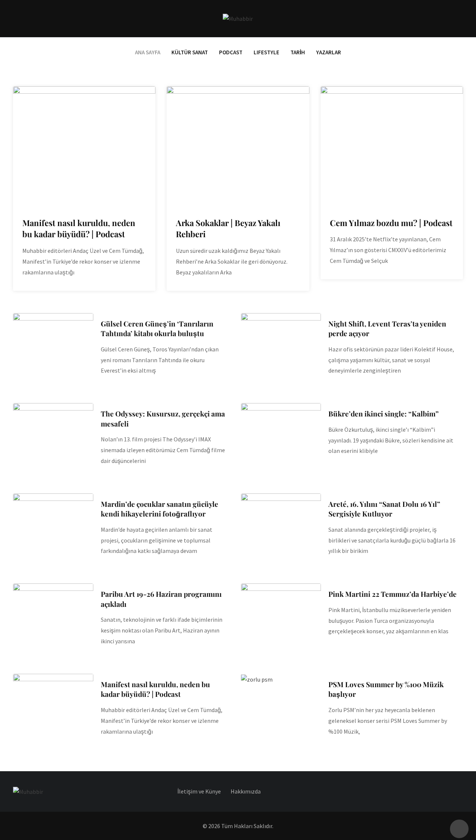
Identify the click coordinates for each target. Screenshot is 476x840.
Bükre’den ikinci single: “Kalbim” (383, 413)
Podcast (230, 52)
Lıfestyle (266, 52)
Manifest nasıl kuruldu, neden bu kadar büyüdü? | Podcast (78, 228)
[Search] (460, 18)
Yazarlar (328, 52)
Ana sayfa (147, 52)
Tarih (297, 52)
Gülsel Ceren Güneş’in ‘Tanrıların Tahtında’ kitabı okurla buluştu (157, 328)
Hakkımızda (246, 791)
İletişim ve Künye (199, 791)
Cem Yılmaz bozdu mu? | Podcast (391, 222)
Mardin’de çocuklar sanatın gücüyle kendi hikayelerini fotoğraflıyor (159, 509)
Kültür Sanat (189, 52)
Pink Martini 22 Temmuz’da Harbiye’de (392, 594)
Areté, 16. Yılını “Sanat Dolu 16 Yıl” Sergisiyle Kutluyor (384, 509)
